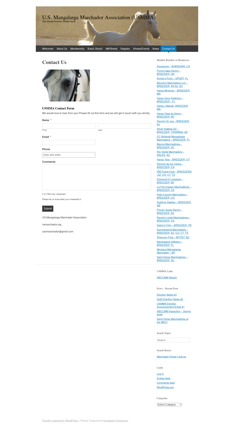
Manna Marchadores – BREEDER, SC (169, 145)
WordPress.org (165, 387)
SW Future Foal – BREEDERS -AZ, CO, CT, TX (174, 173)
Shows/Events (141, 48)
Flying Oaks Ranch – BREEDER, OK (169, 72)
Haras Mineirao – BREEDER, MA (173, 92)
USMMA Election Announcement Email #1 (171, 305)
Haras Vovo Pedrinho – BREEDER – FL (170, 99)
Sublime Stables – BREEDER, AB (174, 203)
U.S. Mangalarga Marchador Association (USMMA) (99, 17)
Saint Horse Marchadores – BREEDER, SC (172, 258)
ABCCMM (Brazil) (167, 277)
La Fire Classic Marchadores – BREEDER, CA (174, 188)
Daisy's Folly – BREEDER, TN (174, 225)
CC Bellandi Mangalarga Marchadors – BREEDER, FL (173, 138)
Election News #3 (167, 295)
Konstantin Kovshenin (115, 420)
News (155, 48)
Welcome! (47, 48)
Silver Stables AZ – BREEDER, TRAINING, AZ (172, 130)
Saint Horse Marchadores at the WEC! (172, 320)
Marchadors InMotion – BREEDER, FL (170, 243)
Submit (48, 208)
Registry (125, 48)
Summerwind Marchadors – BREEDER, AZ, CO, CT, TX (172, 231)
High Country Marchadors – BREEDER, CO (172, 196)
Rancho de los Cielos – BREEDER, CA (170, 165)
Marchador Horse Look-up (171, 356)
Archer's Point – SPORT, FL (172, 78)
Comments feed (166, 383)
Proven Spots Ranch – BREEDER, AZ (169, 211)
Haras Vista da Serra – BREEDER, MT (169, 115)
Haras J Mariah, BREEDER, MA (173, 107)
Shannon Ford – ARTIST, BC (173, 237)
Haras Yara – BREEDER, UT (173, 159)
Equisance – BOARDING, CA (173, 66)
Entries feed (163, 378)
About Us (62, 48)
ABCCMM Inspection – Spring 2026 (174, 312)
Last (100, 130)
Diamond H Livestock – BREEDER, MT (170, 180)
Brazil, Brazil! (95, 48)
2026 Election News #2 (170, 299)
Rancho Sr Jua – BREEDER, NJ (173, 122)
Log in (160, 374)
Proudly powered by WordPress (60, 420)
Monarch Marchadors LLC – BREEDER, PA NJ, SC (172, 84)
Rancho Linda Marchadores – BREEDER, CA (173, 219)
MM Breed (111, 48)
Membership (77, 48)
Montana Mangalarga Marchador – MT (169, 251)
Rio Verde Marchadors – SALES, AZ (170, 153)
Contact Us (168, 48)
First (44, 130)
